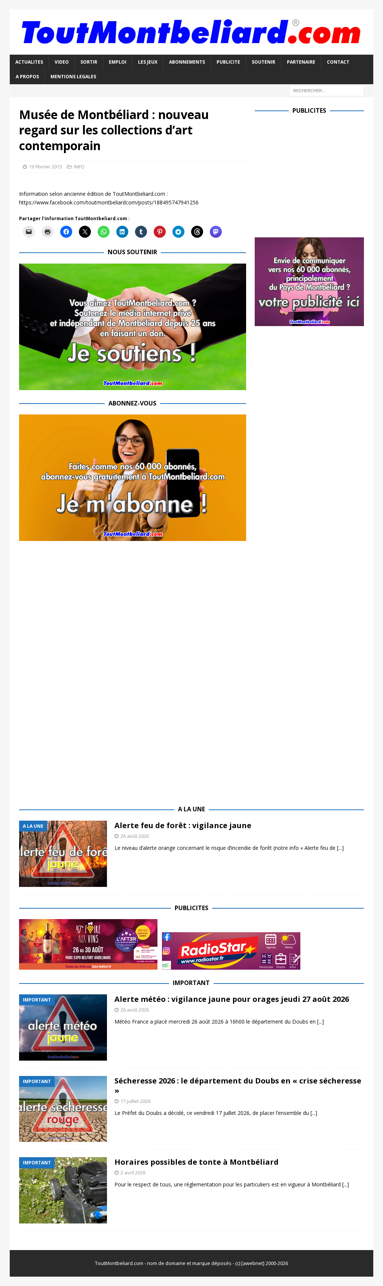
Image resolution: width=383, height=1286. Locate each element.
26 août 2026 (134, 836)
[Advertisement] (317, 174)
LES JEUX (147, 62)
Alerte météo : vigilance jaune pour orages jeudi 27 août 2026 (231, 999)
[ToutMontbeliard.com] (192, 50)
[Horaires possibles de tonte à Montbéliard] (63, 1190)
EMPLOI (117, 62)
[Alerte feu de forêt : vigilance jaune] (63, 854)
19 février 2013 (45, 166)
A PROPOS (27, 76)
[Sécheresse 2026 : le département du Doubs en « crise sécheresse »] (63, 1109)
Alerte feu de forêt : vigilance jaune (182, 825)
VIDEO (62, 62)
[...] (340, 847)
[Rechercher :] (326, 90)
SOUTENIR (263, 62)
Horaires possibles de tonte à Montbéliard (196, 1162)
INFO (79, 166)
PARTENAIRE (301, 62)
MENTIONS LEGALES (73, 76)
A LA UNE (191, 809)
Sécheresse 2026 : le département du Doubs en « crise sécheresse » (237, 1085)
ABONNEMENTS (187, 62)
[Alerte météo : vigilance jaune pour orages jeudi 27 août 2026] (63, 1027)
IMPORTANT (191, 983)
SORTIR (88, 62)
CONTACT (338, 62)
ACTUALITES (29, 62)
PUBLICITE (228, 62)
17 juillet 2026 (135, 1101)
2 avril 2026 (132, 1172)
